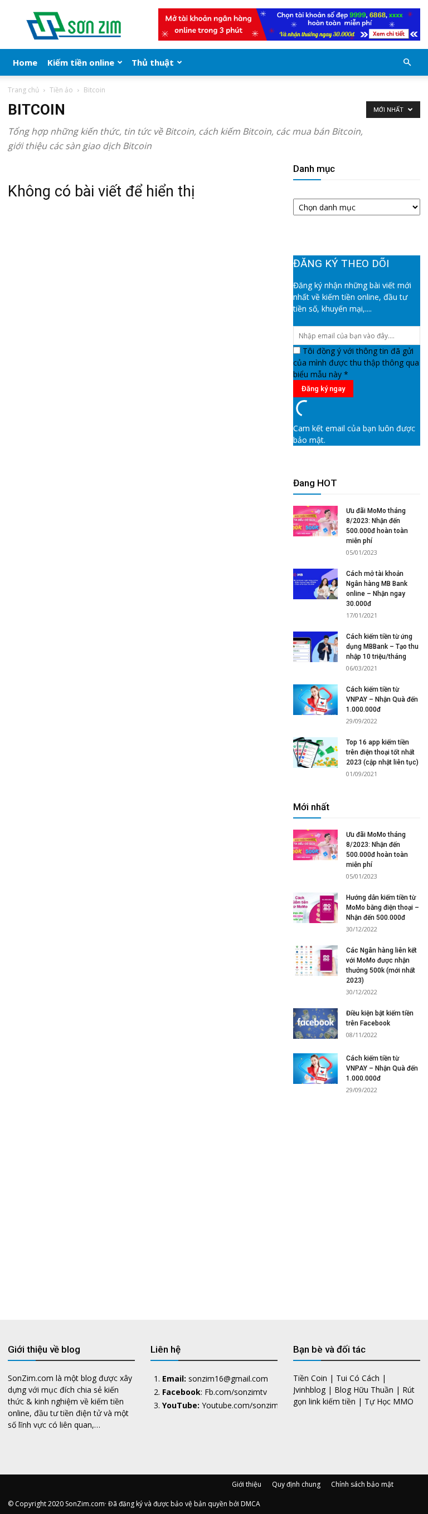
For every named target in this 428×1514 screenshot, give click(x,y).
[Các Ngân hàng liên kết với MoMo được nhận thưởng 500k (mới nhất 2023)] (315, 960)
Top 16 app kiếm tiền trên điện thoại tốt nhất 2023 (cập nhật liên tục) (382, 752)
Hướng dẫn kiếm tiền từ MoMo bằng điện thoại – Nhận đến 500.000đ (382, 907)
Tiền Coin (310, 1378)
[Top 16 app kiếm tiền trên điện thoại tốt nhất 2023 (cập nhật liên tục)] (315, 752)
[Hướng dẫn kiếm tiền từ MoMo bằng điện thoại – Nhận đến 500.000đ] (315, 907)
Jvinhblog (309, 1389)
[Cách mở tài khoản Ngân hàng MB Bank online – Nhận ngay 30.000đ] (315, 584)
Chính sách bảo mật (362, 1484)
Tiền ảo (61, 90)
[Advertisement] (356, 1197)
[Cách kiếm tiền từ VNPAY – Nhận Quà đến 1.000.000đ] (315, 699)
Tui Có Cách (358, 1378)
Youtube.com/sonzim (240, 1405)
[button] (406, 62)
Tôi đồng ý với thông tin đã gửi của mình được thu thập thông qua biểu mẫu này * (356, 362)
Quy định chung (296, 1484)
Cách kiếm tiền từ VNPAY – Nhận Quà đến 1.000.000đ (382, 699)
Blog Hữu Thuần (363, 1389)
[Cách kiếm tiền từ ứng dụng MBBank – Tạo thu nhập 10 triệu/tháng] (315, 647)
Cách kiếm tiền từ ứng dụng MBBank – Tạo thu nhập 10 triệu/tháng (382, 646)
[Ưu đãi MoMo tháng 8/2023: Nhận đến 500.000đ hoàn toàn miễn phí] (315, 521)
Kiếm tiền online (80, 62)
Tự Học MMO (389, 1401)
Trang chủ (23, 90)
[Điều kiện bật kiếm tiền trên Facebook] (315, 1023)
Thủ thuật (153, 62)
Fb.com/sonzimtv (236, 1392)
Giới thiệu (246, 1484)
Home (25, 62)
